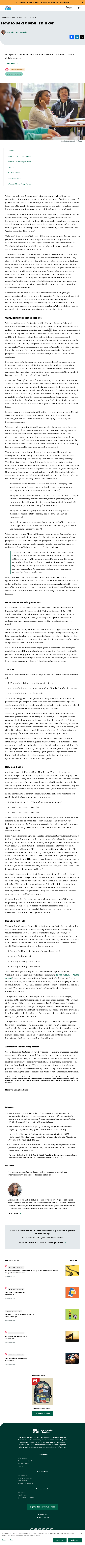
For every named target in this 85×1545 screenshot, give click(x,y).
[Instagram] (39, 1529)
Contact (21, 1466)
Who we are (22, 1458)
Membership (22, 1475)
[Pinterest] (51, 1529)
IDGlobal (49, 1175)
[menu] (2, 7)
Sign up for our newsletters (42, 1507)
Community (22, 1481)
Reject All (74, 1540)
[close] (83, 2)
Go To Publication (42, 1414)
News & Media (23, 1464)
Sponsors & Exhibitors (26, 1498)
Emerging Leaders (25, 1478)
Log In (78, 8)
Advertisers (22, 1492)
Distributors (22, 1495)
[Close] (81, 1533)
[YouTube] (47, 1529)
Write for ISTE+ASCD (25, 1483)
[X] (35, 1529)
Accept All (59, 1540)
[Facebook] (31, 1529)
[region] (42, 1537)
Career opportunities (26, 1461)
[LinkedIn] (43, 1529)
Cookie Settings (8, 1540)
